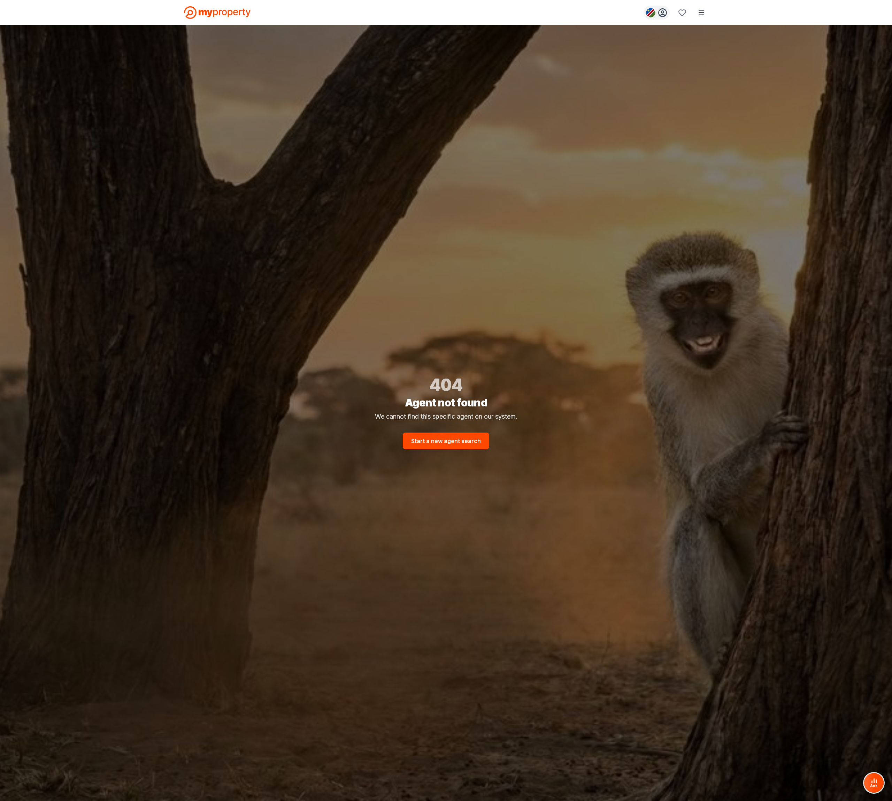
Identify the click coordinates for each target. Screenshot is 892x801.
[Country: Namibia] (657, 13)
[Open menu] (701, 12)
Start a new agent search (446, 440)
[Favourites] (682, 13)
